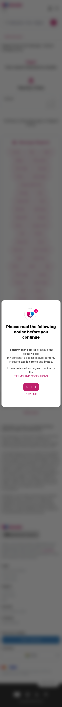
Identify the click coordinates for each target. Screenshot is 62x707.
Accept (31, 387)
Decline (31, 394)
